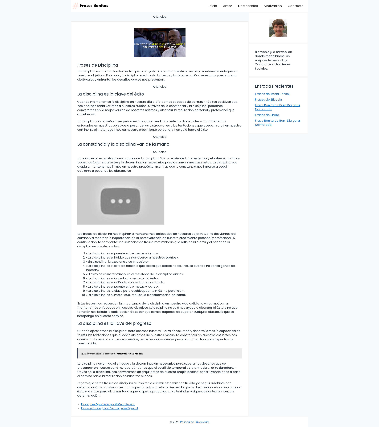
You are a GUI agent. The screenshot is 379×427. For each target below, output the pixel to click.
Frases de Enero (267, 115)
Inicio (212, 6)
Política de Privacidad (194, 422)
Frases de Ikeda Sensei (272, 94)
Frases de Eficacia (268, 99)
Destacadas (248, 6)
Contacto (295, 6)
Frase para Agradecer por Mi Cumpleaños (108, 404)
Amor (227, 6)
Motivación (273, 6)
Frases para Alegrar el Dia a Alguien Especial (109, 408)
